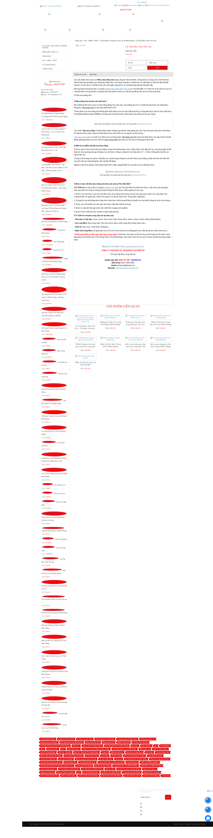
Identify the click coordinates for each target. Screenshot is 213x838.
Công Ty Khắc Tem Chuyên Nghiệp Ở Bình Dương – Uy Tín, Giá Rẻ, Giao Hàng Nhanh (53, 132)
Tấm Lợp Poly (146, 746)
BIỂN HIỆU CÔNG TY (50, 52)
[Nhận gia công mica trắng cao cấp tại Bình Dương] (54, 621)
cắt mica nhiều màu (106, 759)
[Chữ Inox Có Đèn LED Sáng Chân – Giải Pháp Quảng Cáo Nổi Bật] (54, 309)
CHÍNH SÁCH (47, 69)
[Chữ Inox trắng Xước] (48, 547)
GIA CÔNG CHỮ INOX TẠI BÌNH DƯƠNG (54, 47)
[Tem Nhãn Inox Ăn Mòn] (48, 361)
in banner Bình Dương (47, 739)
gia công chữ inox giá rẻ (132, 776)
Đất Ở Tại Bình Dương (47, 752)
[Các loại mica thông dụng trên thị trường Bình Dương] (54, 470)
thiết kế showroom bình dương (111, 776)
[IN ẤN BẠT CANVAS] (48, 442)
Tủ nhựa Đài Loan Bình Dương (92, 769)
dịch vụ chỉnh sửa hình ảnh (48, 776)
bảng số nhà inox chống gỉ (48, 742)
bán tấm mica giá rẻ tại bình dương (128, 769)
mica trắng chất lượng (155, 756)
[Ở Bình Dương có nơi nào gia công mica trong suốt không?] (54, 683)
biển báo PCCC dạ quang (151, 772)
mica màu (118, 759)
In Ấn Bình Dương (48, 64)
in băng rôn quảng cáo (147, 739)
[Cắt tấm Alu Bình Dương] (48, 229)
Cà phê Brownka (132, 762)
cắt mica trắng (115, 756)
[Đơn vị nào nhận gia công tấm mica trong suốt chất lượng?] (135, 339)
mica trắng (104, 756)
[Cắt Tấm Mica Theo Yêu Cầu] (50, 558)
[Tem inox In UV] (46, 249)
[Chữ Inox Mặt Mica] (47, 538)
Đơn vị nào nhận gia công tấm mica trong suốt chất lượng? (135, 345)
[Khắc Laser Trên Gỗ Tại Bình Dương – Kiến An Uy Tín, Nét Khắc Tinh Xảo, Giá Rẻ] (54, 270)
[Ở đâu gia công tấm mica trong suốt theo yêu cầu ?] (54, 582)
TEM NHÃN (46, 56)
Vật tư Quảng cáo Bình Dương (69, 769)
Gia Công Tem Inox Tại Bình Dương (124, 749)
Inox (62, 749)
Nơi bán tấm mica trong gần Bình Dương (54, 613)
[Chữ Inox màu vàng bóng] (49, 373)
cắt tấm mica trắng (92, 756)
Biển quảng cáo (144, 749)
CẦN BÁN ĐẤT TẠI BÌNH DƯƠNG (125, 766)
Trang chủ (78, 41)
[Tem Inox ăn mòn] (46, 493)
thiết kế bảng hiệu (70, 762)
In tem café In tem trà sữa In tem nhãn (111, 762)
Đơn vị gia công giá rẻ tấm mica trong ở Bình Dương (160, 345)
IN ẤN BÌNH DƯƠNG (90, 772)
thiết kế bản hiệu (52, 749)
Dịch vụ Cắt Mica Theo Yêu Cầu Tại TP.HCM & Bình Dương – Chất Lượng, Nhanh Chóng (54, 188)
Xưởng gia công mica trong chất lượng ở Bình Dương (110, 323)
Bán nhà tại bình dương (102, 766)
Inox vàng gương (58, 241)
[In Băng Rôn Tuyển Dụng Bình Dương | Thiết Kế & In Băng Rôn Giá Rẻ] (54, 454)
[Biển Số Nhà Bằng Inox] (48, 350)
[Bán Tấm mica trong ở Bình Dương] (51, 570)
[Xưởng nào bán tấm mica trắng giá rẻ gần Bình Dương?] (54, 667)
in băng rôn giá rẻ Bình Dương (127, 739)
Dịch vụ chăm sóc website (65, 772)
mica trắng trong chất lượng (73, 756)
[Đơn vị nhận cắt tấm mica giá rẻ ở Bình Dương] (54, 652)
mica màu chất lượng (65, 759)
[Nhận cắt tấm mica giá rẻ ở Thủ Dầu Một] (85, 357)
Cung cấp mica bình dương (131, 772)
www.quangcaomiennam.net (127, 268)
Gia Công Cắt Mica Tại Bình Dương (116, 746)
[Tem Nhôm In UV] (47, 484)
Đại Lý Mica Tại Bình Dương (92, 746)
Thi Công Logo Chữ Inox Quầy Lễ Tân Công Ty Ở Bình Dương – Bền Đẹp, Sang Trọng (53, 297)
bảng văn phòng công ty (48, 769)
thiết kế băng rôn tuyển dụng (105, 739)
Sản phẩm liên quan (123, 306)
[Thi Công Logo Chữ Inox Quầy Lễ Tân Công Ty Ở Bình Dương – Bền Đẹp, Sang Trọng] (54, 289)
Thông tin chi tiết (80, 74)
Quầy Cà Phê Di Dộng (160, 749)
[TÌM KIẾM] (166, 22)
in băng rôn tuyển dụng (84, 739)
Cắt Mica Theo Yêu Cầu (140, 742)
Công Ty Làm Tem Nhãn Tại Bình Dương (96, 749)
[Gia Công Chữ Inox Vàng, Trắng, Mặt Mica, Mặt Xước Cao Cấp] (54, 143)
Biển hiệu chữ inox (117, 752)
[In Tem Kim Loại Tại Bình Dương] (51, 724)
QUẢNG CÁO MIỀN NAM (110, 772)
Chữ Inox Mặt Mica (61, 539)
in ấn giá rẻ (165, 776)
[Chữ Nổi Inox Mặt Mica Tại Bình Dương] (53, 219)
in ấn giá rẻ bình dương (150, 776)
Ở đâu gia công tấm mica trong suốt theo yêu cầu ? (135, 323)
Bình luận (93, 74)
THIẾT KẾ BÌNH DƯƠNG (149, 762)
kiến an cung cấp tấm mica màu (86, 759)
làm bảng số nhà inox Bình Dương (71, 742)
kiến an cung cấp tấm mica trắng (134, 756)
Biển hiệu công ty (73, 749)
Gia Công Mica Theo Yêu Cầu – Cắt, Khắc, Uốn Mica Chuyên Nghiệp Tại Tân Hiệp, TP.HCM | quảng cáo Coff (54, 167)
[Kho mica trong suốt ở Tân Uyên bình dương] (54, 385)
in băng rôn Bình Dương (66, 739)
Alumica (104, 752)
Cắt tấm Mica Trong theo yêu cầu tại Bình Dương (117, 41)
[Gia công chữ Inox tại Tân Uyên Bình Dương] (54, 427)
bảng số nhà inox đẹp (92, 742)
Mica (42, 749)
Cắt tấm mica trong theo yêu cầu (50, 762)
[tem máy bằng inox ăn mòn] (49, 713)
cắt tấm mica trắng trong (134, 752)
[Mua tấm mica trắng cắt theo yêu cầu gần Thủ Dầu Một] (54, 698)
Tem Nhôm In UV (60, 485)
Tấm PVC (76, 746)
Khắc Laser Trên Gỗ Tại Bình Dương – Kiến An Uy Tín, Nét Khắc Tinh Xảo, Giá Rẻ (53, 277)
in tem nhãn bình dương (83, 766)
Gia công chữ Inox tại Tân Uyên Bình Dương (54, 746)
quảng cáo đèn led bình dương (88, 776)
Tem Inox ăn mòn (59, 493)
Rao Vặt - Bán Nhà (65, 752)
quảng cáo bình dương (68, 776)
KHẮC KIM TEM (123, 742)
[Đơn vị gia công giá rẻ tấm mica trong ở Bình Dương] (160, 339)
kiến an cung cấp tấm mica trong (50, 756)
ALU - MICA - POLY (49, 60)
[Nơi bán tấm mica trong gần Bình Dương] (53, 610)
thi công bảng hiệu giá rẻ (87, 762)
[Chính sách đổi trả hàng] (48, 339)
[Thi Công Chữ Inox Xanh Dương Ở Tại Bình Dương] (54, 324)
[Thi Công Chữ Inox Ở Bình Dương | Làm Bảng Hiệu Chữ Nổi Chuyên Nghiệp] (54, 110)
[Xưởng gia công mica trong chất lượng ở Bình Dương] (54, 412)
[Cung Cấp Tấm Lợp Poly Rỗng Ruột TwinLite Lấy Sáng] (54, 513)
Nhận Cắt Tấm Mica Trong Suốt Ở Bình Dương (110, 345)
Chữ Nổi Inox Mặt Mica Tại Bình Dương (54, 221)
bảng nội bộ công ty (149, 769)
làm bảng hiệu (164, 746)
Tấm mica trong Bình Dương (159, 759)
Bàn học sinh (110, 769)
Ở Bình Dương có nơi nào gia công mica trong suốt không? (85, 345)
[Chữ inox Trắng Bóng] (48, 501)
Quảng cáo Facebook (47, 772)
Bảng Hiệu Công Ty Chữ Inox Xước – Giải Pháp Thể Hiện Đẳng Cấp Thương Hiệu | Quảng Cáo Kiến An (53, 208)
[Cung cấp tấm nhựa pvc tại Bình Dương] (52, 528)
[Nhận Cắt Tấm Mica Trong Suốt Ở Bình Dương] (110, 339)
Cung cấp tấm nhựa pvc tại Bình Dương (54, 531)
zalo (78, 772)
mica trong (149, 752)
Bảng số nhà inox (108, 742)
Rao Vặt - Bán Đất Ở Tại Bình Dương (86, 752)
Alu (155, 746)
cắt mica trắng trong (162, 752)
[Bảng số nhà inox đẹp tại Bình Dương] (52, 258)
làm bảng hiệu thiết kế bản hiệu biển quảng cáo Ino (56, 766)
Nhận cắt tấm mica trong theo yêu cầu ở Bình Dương (160, 323)
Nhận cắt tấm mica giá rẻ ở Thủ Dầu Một (85, 363)
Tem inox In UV (58, 250)
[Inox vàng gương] (46, 241)
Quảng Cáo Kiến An (145, 124)
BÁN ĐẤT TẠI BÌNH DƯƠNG (151, 766)
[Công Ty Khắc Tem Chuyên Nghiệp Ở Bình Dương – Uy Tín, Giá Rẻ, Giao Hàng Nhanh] (54, 125)
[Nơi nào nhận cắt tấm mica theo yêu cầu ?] (53, 596)
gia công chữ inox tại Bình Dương (136, 759)
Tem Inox (135, 746)
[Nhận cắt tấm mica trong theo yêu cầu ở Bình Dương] (54, 637)
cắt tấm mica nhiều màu (47, 759)
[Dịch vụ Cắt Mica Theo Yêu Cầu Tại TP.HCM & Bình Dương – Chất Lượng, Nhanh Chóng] (54, 180)
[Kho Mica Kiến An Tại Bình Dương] (51, 400)
